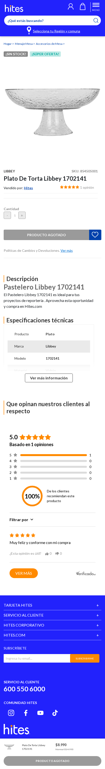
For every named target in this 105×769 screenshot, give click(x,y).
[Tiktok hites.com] (55, 713)
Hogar (8, 44)
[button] (71, 7)
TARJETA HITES (18, 605)
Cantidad (11, 209)
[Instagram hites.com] (11, 713)
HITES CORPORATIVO (24, 625)
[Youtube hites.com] (40, 713)
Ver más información (49, 377)
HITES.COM (14, 635)
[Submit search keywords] (99, 20)
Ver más (23, 573)
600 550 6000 (24, 689)
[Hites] (14, 8)
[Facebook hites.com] (26, 713)
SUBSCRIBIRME (85, 658)
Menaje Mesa (24, 44)
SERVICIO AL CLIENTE (23, 615)
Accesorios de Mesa (49, 44)
